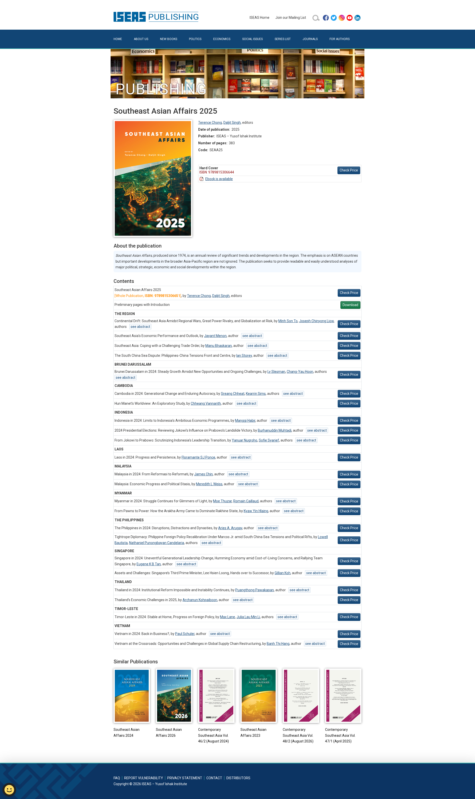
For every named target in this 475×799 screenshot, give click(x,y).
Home (118, 39)
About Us (141, 39)
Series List (283, 39)
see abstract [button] (140, 327)
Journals (310, 39)
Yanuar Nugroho (244, 440)
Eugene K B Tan (149, 564)
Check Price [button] (349, 170)
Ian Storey (244, 355)
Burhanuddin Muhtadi (274, 430)
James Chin (203, 474)
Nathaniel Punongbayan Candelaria (156, 543)
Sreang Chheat (232, 394)
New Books (168, 39)
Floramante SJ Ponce (198, 457)
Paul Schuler (184, 634)
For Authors (340, 39)
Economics (221, 39)
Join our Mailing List (290, 18)
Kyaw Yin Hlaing (256, 511)
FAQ (117, 778)
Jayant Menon (215, 336)
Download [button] (350, 305)
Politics (195, 39)
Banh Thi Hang (278, 644)
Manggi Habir (245, 420)
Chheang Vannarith (206, 403)
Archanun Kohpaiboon (200, 600)
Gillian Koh (282, 573)
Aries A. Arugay (230, 528)
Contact (214, 778)
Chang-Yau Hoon (300, 372)
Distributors (238, 778)
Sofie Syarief (269, 440)
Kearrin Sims (256, 394)
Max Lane (227, 617)
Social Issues (252, 39)
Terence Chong (210, 123)
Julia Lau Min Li (248, 617)
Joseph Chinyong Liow (316, 321)
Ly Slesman (276, 372)
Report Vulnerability (143, 778)
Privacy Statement (184, 778)
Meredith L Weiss (209, 484)
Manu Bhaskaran (218, 346)
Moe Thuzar (222, 501)
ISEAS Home (259, 18)
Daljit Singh (232, 123)
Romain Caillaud (246, 501)
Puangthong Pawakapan (254, 590)
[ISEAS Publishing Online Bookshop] (157, 17)
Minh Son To (288, 321)
